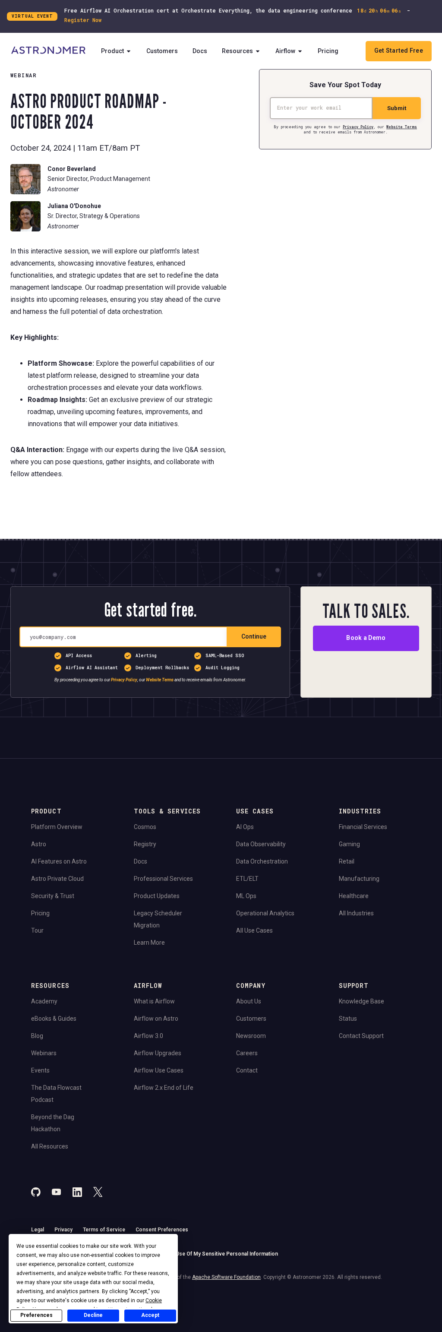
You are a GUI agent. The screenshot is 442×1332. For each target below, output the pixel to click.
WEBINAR (23, 75)
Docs (200, 50)
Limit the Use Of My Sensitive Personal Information (215, 1254)
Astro (38, 844)
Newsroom (251, 1035)
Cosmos (145, 826)
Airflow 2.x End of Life (163, 1087)
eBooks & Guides (53, 1018)
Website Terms (401, 126)
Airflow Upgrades (157, 1053)
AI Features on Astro (59, 861)
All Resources (49, 1146)
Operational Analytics (265, 913)
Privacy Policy (358, 126)
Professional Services (163, 878)
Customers (162, 50)
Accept (150, 1315)
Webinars (44, 1053)
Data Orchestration (262, 861)
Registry (145, 844)
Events (40, 1070)
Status (348, 1018)
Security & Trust (52, 895)
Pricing (328, 50)
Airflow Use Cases (158, 1070)
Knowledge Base (361, 1001)
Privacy (63, 1230)
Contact (247, 1070)
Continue (253, 636)
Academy (44, 1001)
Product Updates (157, 895)
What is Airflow (154, 1001)
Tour (37, 930)
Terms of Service (104, 1230)
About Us (248, 1001)
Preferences (36, 1315)
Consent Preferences (162, 1230)
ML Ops (246, 895)
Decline (93, 1315)
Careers (247, 1053)
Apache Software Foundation (226, 1277)
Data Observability (261, 844)
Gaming (349, 844)
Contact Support (361, 1035)
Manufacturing (359, 878)
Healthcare (354, 895)
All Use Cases (254, 930)
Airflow (285, 50)
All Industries (356, 913)
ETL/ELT (247, 878)
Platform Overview (56, 826)
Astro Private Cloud (57, 878)
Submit (396, 107)
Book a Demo (365, 638)
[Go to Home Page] (48, 51)
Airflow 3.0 (148, 1035)
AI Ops (245, 826)
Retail (346, 861)
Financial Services (363, 826)
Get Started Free (398, 50)
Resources (237, 50)
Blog (37, 1035)
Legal (37, 1230)
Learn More (149, 942)
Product (112, 50)
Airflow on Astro (156, 1018)
